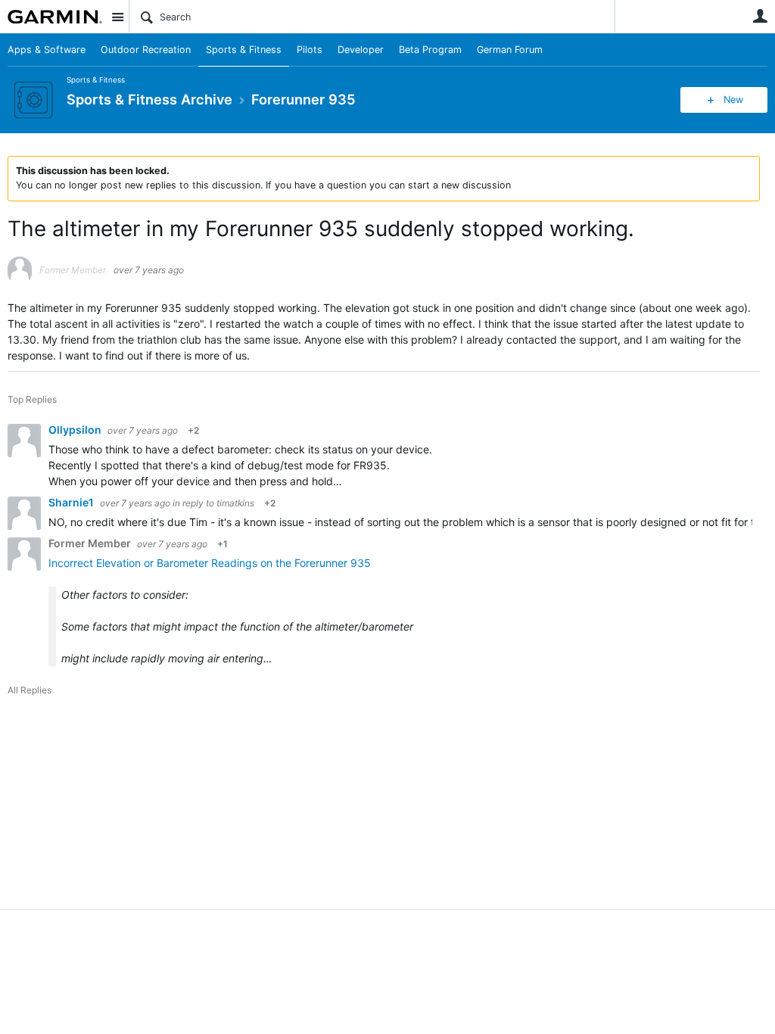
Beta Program (430, 49)
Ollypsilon (76, 429)
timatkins (235, 503)
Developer (361, 49)
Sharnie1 (72, 502)
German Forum (510, 49)
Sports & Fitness (244, 49)
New (733, 99)
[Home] (55, 16)
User (759, 15)
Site (117, 16)
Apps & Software (47, 49)
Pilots (309, 49)
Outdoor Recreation (146, 49)
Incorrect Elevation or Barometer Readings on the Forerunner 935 (209, 562)
